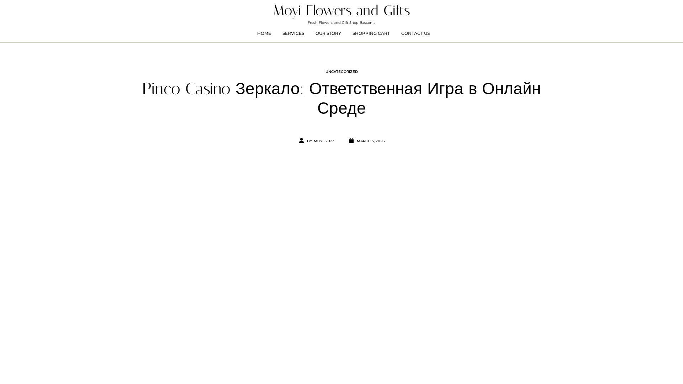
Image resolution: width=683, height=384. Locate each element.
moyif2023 (324, 141)
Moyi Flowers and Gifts (341, 10)
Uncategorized (341, 71)
